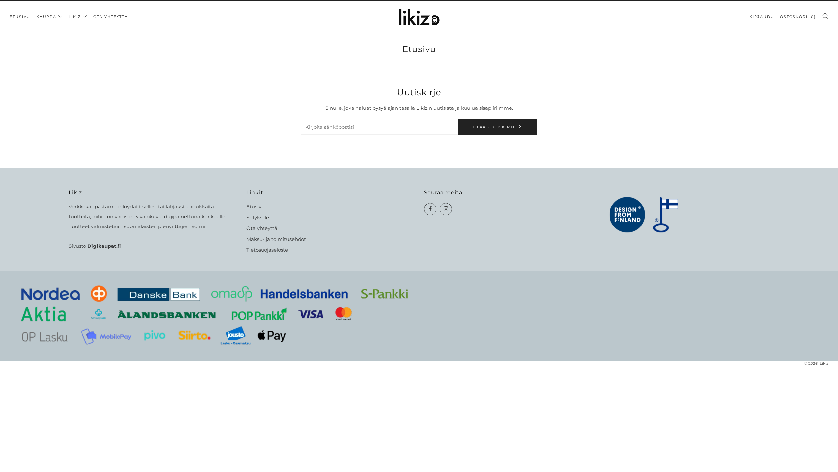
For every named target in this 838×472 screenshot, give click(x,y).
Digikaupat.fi (104, 246)
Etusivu (20, 16)
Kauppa (46, 16)
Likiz (75, 16)
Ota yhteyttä (110, 16)
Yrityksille (257, 217)
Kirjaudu (761, 16)
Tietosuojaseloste (267, 250)
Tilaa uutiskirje (494, 127)
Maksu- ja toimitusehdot (276, 239)
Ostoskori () (798, 16)
